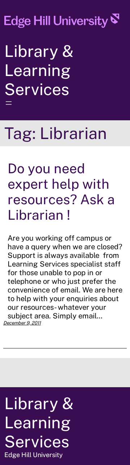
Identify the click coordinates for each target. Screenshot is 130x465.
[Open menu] (8, 103)
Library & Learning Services (39, 70)
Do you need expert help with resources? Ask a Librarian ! (61, 192)
